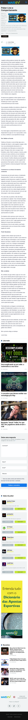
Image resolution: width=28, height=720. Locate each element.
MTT (10, 419)
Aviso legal (10, 716)
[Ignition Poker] (4, 504)
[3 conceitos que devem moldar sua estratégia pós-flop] (14, 381)
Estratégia (5, 36)
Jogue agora (20, 508)
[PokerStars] (4, 540)
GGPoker (9, 550)
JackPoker (10, 563)
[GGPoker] (4, 553)
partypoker (10, 514)
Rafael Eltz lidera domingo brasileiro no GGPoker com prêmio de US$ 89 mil (17, 670)
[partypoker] (4, 516)
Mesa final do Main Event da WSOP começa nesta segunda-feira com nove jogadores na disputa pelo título (17, 651)
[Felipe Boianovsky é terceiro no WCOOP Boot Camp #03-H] (5, 665)
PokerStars (10, 537)
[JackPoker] (4, 565)
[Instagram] (18, 706)
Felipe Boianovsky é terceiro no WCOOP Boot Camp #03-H (18, 659)
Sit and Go (15, 419)
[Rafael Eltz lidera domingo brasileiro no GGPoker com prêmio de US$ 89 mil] (5, 675)
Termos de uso (17, 716)
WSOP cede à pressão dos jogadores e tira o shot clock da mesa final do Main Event (18, 680)
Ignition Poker (11, 501)
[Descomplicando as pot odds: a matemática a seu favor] (14, 352)
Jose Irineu (11, 42)
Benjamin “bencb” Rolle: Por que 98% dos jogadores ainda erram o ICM (13, 424)
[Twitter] (14, 706)
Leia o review (8, 508)
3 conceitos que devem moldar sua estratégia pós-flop (14, 394)
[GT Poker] (4, 529)
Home (2, 33)
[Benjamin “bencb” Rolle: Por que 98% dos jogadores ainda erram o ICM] (14, 410)
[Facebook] (9, 706)
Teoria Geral (11, 361)
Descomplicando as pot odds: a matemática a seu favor (12, 365)
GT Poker (10, 527)
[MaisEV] (14, 2)
